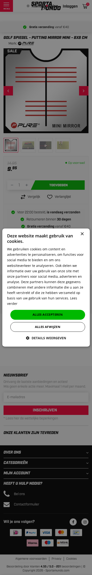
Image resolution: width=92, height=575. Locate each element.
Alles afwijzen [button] (48, 327)
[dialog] (46, 287)
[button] (46, 338)
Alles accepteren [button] (48, 315)
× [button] (82, 234)
